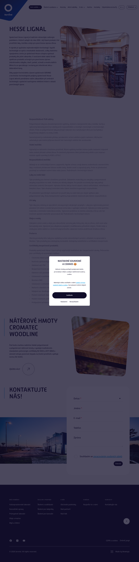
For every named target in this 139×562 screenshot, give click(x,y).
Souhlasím (69, 295)
